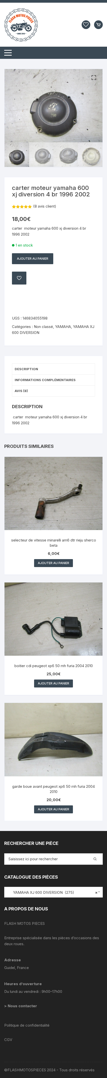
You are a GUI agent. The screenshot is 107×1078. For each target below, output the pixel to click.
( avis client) (44, 206)
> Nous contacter (21, 1006)
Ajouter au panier (32, 258)
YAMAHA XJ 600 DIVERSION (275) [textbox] (52, 892)
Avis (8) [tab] (21, 391)
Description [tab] (26, 369)
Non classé (43, 326)
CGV (8, 1039)
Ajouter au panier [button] (53, 563)
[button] (94, 77)
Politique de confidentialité (27, 1025)
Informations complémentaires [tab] (45, 380)
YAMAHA (63, 326)
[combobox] (53, 892)
